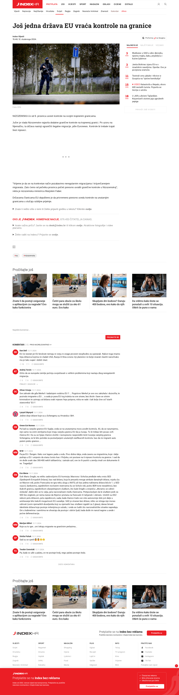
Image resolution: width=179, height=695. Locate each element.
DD (15, 352)
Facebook (149, 648)
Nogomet (42, 648)
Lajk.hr (92, 656)
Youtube (148, 652)
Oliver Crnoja (25, 390)
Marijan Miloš (26, 523)
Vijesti (72, 4)
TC (15, 551)
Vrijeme (118, 661)
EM (15, 475)
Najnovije (26, 11)
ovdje (79, 225)
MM (15, 452)
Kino (117, 656)
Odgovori (93, 665)
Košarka (41, 665)
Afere (124, 11)
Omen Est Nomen (27, 425)
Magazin (68, 643)
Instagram (149, 656)
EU (16, 256)
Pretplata (52, 4)
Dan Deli (23, 350)
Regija (67, 11)
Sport (83, 4)
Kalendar (115, 11)
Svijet (59, 11)
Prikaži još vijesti (145, 110)
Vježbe (92, 661)
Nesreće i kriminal (90, 11)
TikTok (148, 661)
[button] (16, 284)
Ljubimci (67, 656)
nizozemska (29, 256)
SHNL (40, 661)
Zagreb (76, 11)
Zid (63, 4)
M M (21, 451)
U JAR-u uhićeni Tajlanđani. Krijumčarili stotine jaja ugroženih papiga (147, 99)
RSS (117, 665)
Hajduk (41, 656)
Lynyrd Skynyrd (26, 412)
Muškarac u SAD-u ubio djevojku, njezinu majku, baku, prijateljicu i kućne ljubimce (147, 56)
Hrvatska (50, 11)
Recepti (93, 652)
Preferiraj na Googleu (155, 38)
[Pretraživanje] (164, 4)
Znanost (104, 11)
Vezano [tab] (160, 45)
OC (15, 391)
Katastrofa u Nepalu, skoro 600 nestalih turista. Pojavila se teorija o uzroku (149, 87)
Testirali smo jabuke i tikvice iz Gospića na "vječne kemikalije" (146, 77)
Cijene (117, 4)
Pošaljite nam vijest (149, 665)
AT (15, 371)
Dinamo (41, 652)
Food (66, 661)
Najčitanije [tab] (146, 45)
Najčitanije (38, 11)
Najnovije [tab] (132, 45)
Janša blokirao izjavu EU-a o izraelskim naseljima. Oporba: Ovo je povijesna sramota (149, 67)
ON (15, 427)
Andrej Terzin (25, 370)
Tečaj (117, 648)
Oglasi (106, 4)
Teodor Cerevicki (27, 549)
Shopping (68, 648)
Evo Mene (24, 473)
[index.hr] (28, 4)
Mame (66, 665)
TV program (120, 652)
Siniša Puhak (25, 536)
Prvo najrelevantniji (39, 345)
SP (15, 538)
